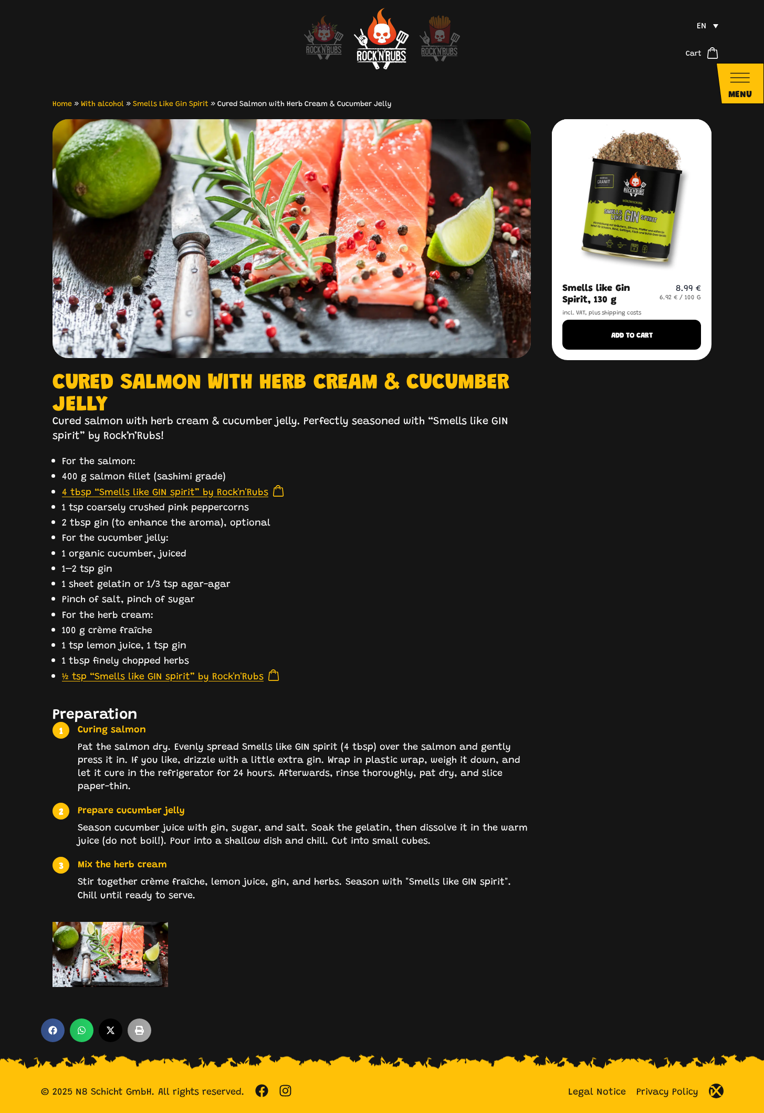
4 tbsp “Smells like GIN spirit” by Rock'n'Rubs (165, 491)
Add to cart (632, 334)
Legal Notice (597, 1090)
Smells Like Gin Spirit (170, 103)
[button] (707, 25)
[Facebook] (262, 1090)
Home (62, 103)
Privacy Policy (667, 1090)
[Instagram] (285, 1090)
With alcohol (102, 103)
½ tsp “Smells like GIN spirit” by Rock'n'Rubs (163, 675)
